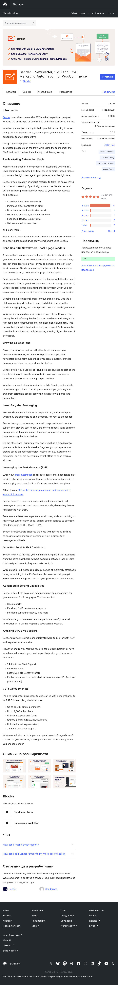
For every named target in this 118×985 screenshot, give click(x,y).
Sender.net (51, 889)
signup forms (108, 169)
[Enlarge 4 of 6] (21, 778)
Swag (93, 925)
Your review (87, 231)
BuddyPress (11, 950)
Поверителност (11, 925)
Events (93, 915)
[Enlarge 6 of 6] (72, 778)
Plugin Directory (10, 13)
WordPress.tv (69, 925)
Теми (34, 915)
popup (111, 163)
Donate (94, 920)
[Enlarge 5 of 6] (46, 778)
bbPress (9, 945)
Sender (27, 81)
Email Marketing (107, 157)
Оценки (26, 91)
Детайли (11, 91)
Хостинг (7, 920)
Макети (36, 925)
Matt (7, 940)
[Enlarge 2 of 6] (46, 762)
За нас (6, 910)
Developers (66, 920)
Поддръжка (108, 91)
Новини (7, 915)
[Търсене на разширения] (33, 23)
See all (111, 231)
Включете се (96, 910)
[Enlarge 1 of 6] (21, 762)
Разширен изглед (91, 177)
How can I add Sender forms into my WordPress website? (34, 853)
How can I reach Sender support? (21, 844)
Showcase (37, 910)
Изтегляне (107, 77)
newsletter (101, 163)
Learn (63, 910)
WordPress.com (12, 935)
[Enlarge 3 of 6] (72, 762)
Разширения (38, 920)
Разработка (65, 91)
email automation (24, 474)
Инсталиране (44, 91)
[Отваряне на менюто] (113, 4)
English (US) (109, 145)
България (15, 963)
